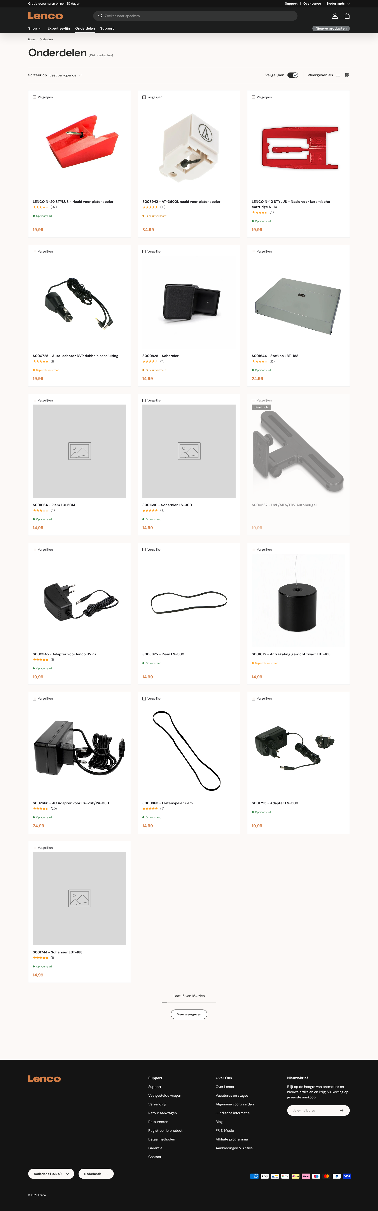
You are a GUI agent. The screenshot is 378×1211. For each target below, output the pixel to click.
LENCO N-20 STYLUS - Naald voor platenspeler (73, 201)
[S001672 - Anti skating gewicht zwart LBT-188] (298, 600)
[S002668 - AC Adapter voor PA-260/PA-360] (79, 749)
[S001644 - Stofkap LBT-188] (298, 302)
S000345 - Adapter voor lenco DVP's (64, 654)
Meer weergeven (189, 1014)
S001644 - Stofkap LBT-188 (275, 356)
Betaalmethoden (161, 1139)
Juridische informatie (233, 1113)
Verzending (157, 1104)
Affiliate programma (232, 1139)
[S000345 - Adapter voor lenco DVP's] (79, 600)
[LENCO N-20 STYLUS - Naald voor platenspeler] (79, 148)
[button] (347, 16)
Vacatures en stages (232, 1095)
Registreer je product (165, 1130)
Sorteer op (37, 75)
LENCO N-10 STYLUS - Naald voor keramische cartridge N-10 (291, 204)
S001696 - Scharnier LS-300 (167, 505)
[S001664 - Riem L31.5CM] (79, 451)
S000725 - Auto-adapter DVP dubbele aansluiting (75, 356)
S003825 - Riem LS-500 (163, 654)
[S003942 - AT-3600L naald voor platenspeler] (189, 148)
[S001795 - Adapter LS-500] (298, 749)
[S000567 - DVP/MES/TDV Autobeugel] (298, 451)
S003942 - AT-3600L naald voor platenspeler (181, 201)
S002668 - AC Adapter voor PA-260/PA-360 (71, 803)
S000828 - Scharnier (160, 356)
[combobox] (195, 16)
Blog (219, 1121)
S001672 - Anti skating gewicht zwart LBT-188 (291, 654)
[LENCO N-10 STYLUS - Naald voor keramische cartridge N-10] (298, 148)
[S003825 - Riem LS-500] (189, 600)
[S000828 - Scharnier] (189, 302)
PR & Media (225, 1130)
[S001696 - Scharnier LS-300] (189, 451)
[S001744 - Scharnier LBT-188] (79, 898)
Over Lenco (312, 3)
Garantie (155, 1148)
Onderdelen (85, 28)
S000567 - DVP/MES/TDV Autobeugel (284, 505)
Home (31, 39)
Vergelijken (274, 75)
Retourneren (158, 1121)
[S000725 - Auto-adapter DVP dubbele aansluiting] (79, 302)
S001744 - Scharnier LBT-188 (57, 952)
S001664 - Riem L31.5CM (54, 505)
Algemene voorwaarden (235, 1104)
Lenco (42, 1195)
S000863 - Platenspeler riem (167, 803)
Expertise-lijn (59, 28)
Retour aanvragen (162, 1113)
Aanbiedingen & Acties (234, 1148)
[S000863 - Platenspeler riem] (189, 749)
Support (291, 3)
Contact (154, 1156)
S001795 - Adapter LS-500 (275, 803)
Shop (32, 28)
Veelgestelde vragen (164, 1095)
